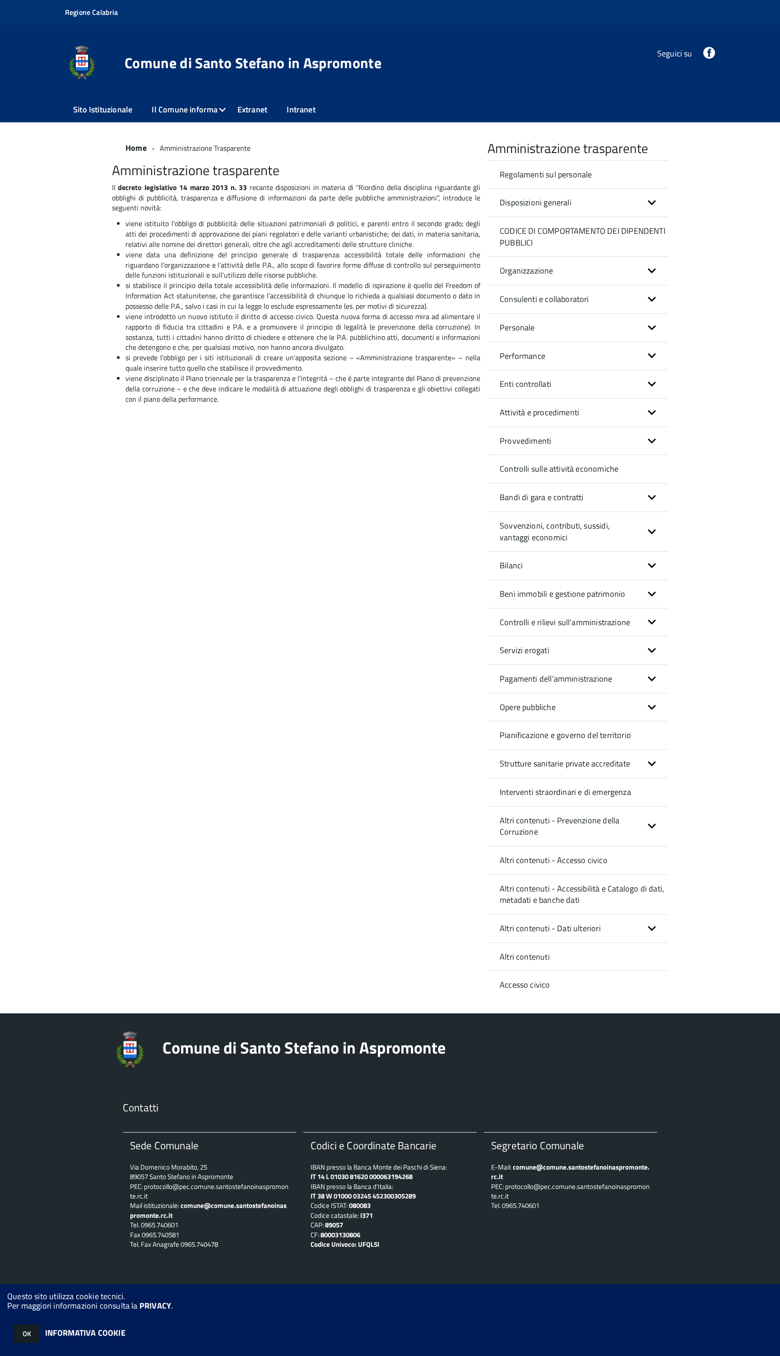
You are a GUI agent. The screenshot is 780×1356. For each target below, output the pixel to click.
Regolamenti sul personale (546, 174)
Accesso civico (525, 985)
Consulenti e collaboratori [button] (544, 299)
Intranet (301, 109)
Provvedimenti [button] (525, 441)
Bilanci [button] (511, 565)
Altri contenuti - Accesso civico (554, 860)
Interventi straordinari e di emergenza (565, 792)
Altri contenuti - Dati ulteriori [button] (550, 928)
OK (27, 1333)
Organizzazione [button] (526, 271)
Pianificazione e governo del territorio (565, 735)
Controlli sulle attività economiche (559, 469)
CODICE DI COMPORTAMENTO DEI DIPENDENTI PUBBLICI (582, 237)
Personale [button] (517, 327)
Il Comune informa (185, 109)
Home (136, 148)
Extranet (252, 109)
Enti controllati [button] (525, 384)
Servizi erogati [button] (524, 650)
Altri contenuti (525, 957)
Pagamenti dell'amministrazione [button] (556, 679)
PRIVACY (155, 1306)
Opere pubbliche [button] (528, 707)
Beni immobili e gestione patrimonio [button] (562, 594)
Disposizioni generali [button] (535, 202)
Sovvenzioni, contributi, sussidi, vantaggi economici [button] (555, 531)
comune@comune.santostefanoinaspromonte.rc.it (570, 1172)
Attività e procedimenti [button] (539, 412)
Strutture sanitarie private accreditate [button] (565, 763)
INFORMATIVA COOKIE (85, 1333)
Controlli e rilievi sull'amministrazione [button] (565, 622)
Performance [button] (522, 356)
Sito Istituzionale (102, 109)
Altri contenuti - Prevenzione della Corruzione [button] (559, 826)
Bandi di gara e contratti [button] (542, 497)
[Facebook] (709, 53)
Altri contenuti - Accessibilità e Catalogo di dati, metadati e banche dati (582, 894)
